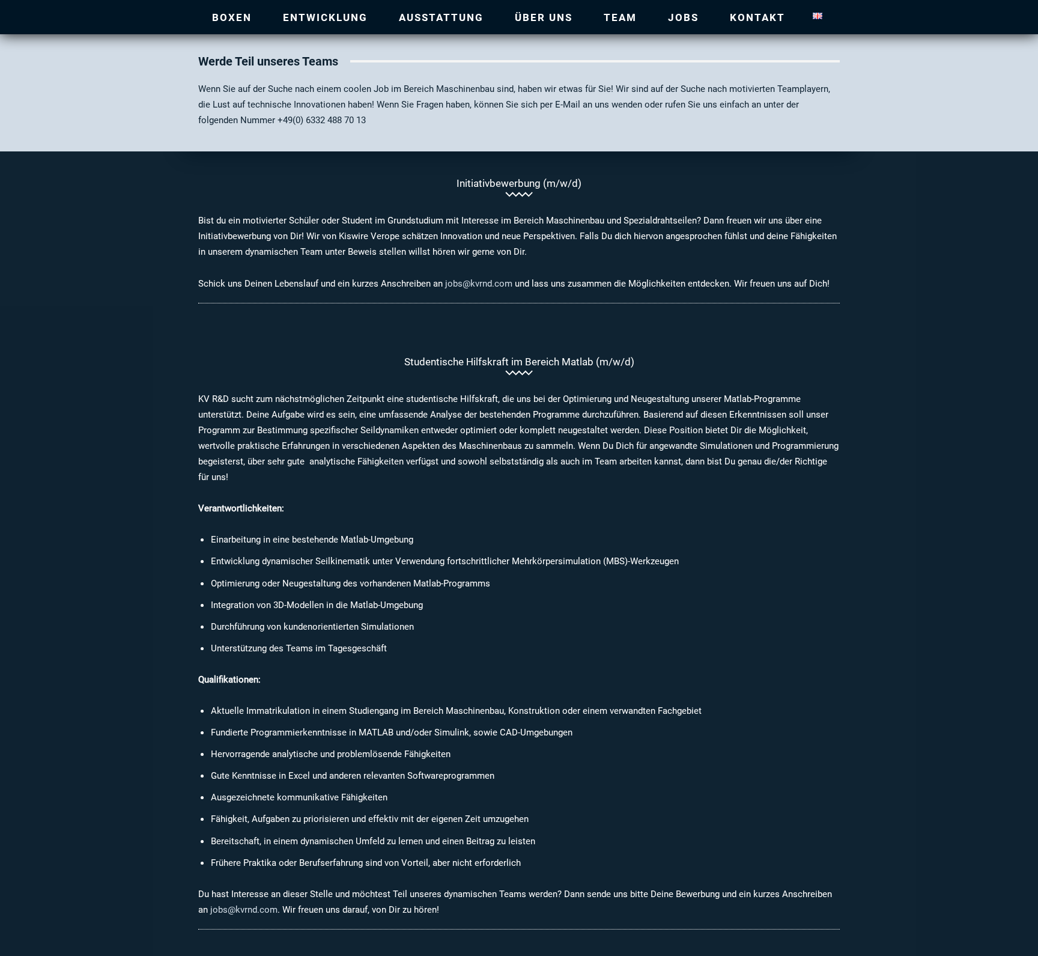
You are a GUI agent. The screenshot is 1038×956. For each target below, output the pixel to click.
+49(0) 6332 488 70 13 (322, 120)
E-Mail (567, 104)
